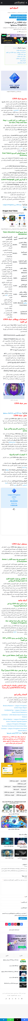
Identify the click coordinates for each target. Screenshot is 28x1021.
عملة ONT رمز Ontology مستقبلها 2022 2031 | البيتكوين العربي (13, 868)
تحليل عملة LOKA (14, 781)
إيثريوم (15, 485)
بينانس (25, 303)
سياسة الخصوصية (14, 995)
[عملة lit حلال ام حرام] (7, 853)
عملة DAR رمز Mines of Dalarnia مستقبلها (9, 971)
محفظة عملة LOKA (20, 792)
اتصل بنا (8, 995)
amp (7, 470)
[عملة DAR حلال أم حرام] (23, 967)
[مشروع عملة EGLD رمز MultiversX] (21, 853)
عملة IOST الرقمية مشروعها (14, 733)
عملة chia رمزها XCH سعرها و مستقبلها (10, 959)
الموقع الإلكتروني (24, 907)
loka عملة (23, 781)
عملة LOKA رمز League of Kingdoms (15, 12)
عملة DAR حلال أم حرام (13, 965)
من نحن (19, 995)
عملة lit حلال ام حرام (9, 857)
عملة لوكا (23, 789)
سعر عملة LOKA (21, 783)
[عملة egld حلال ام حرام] (7, 841)
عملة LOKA (7, 786)
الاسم (25, 896)
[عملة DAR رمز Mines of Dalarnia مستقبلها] (21, 841)
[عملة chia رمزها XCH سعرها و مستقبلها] (23, 961)
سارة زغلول (23, 31)
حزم (21, 148)
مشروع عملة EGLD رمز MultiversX (11, 983)
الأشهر (7, 955)
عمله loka (16, 789)
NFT (6, 295)
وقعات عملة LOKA (9, 795)
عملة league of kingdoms (19, 786)
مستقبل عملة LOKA (8, 792)
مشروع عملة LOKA (20, 795)
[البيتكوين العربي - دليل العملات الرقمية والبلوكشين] (19, 2)
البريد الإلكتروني (24, 902)
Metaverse (12, 442)
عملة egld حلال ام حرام (8, 846)
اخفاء (15, 48)
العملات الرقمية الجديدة (21, 19)
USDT (15, 632)
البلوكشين (15, 110)
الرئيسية (24, 12)
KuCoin (24, 467)
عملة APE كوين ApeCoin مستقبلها (12, 413)
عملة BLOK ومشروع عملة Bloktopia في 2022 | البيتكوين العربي (13, 870)
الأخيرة (21, 955)
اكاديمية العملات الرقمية (21, 17)
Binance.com (19, 688)
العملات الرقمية (13, 17)
